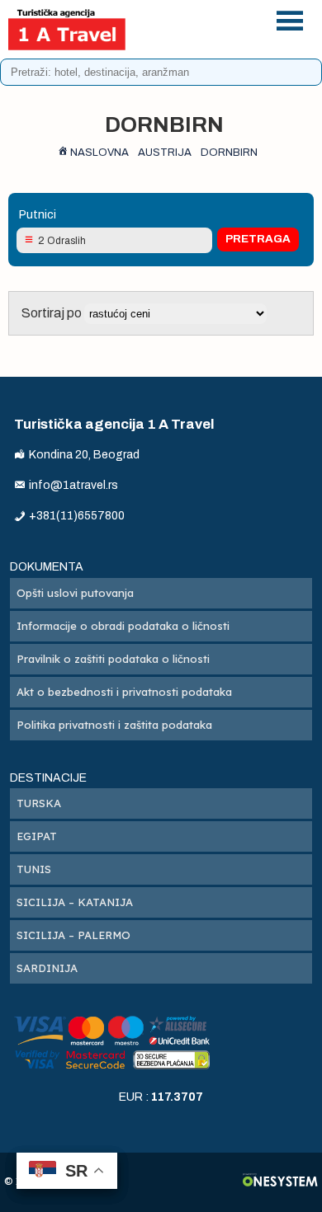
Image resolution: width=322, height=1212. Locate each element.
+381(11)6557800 (210, 18)
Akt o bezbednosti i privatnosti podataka (124, 691)
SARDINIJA (47, 968)
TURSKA (39, 803)
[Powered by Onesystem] (280, 1182)
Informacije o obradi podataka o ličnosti (123, 625)
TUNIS (34, 869)
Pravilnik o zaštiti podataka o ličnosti (113, 658)
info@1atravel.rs (210, 39)
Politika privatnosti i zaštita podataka (114, 724)
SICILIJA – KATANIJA (75, 902)
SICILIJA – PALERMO (73, 935)
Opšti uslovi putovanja (75, 592)
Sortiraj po (52, 313)
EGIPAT (37, 836)
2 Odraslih (62, 241)
